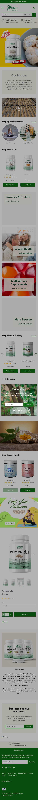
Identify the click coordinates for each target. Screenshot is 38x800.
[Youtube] (19, 410)
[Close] (34, 387)
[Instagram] (16, 410)
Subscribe (28, 404)
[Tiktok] (22, 410)
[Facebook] (14, 410)
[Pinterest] (24, 410)
